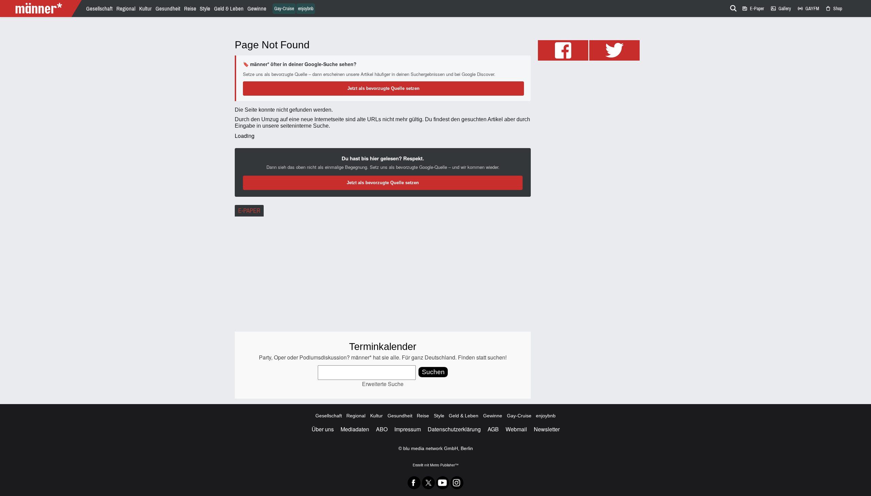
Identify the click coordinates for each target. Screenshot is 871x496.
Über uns (323, 429)
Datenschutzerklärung (454, 429)
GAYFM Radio (808, 8)
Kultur (145, 8)
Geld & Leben (229, 8)
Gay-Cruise (284, 8)
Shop (833, 8)
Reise (190, 8)
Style (205, 8)
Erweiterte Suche (383, 384)
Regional (125, 8)
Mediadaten (355, 429)
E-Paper (753, 8)
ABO (382, 429)
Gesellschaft (99, 8)
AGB (493, 429)
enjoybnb (305, 8)
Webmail (516, 429)
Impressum (407, 429)
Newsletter (547, 429)
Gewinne (256, 8)
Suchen (433, 371)
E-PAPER (249, 211)
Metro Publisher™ (444, 464)
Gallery (780, 8)
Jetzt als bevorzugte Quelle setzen (383, 88)
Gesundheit (167, 8)
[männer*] (41, 8)
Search (732, 7)
